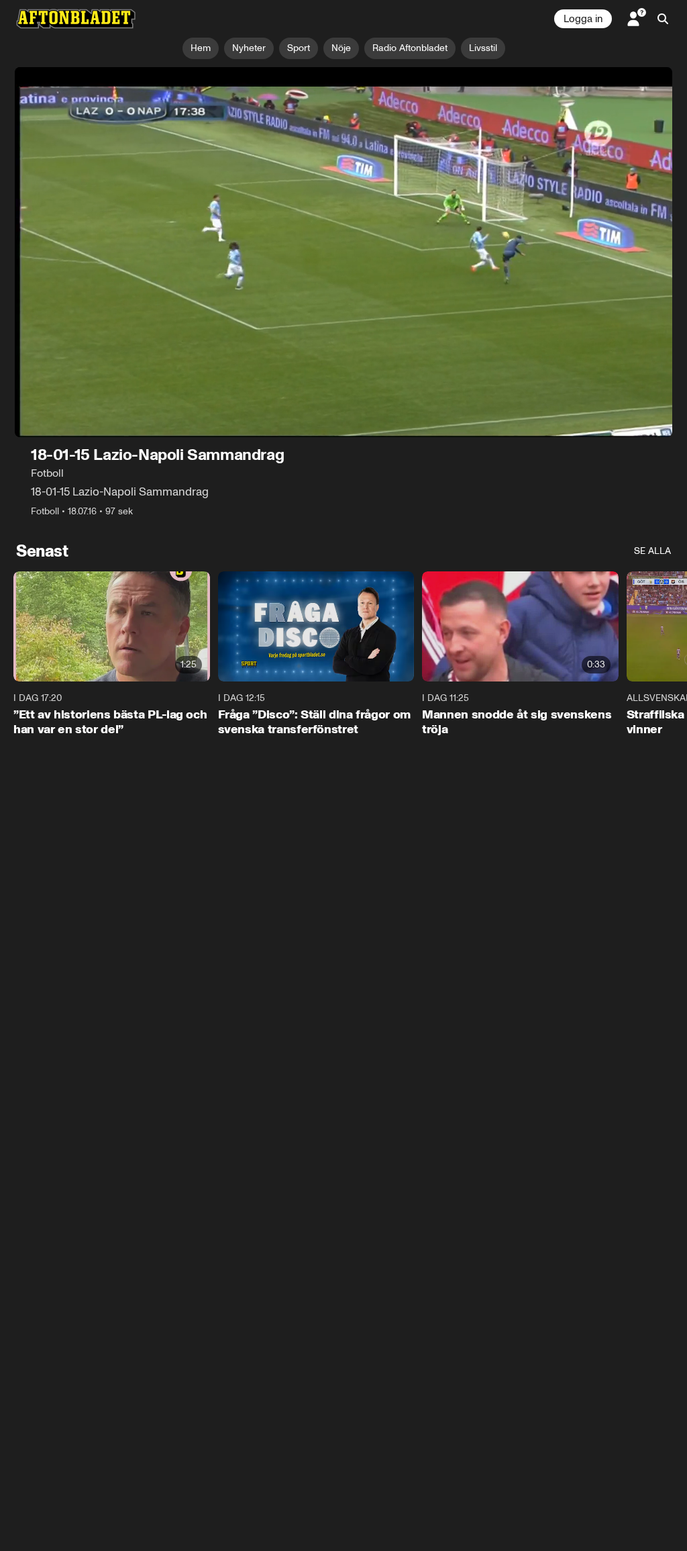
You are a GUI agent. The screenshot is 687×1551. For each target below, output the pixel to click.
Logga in (583, 19)
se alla (652, 551)
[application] (343, 252)
